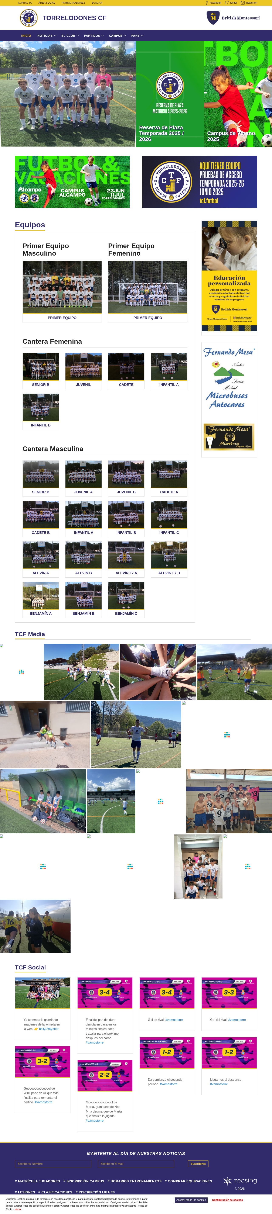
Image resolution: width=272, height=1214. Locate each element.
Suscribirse (198, 1163)
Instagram (251, 2)
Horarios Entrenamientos (136, 1181)
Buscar (97, 2)
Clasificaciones (56, 1192)
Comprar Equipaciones (190, 1181)
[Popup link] (62, 287)
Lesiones (26, 1192)
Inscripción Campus (85, 1181)
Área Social (46, 2)
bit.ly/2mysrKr (48, 1029)
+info (18, 1209)
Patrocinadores (73, 2)
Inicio (26, 35)
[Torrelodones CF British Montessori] (42, 993)
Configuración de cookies (227, 1200)
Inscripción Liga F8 (97, 1192)
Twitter (233, 2)
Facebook (215, 2)
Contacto (25, 2)
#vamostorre (94, 1042)
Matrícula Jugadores (39, 1181)
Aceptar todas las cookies (191, 1200)
